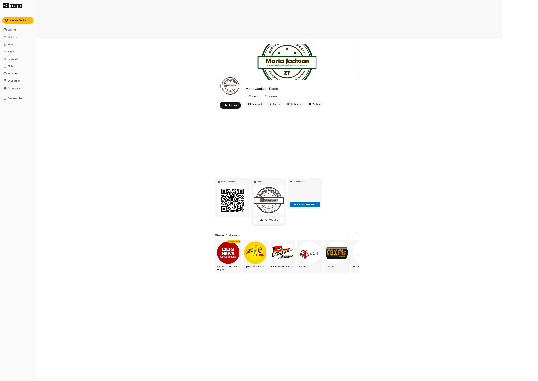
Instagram (296, 104)
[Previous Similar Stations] (348, 235)
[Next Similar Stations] (356, 235)
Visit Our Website (269, 220)
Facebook (257, 104)
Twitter (277, 104)
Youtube (316, 104)
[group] (287, 256)
